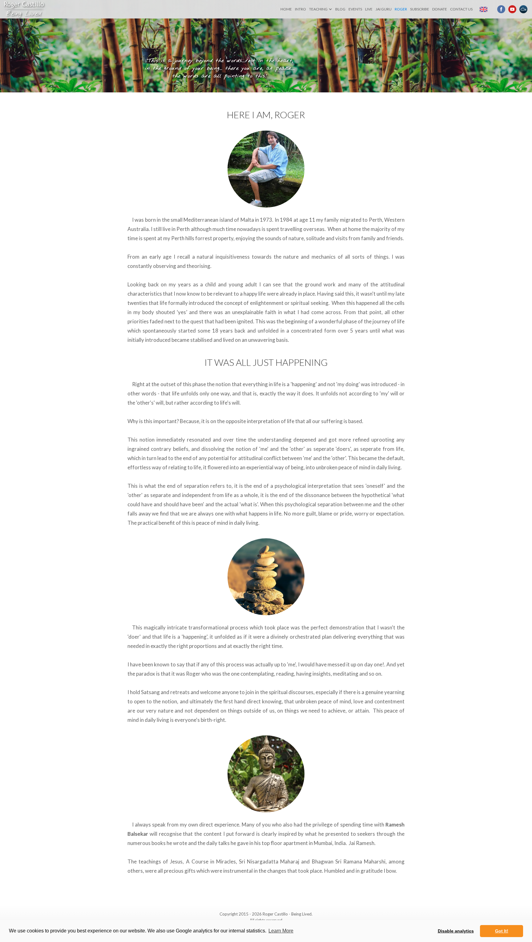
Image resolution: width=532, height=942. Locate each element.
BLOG (340, 9)
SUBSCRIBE (419, 9)
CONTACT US (461, 9)
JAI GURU (384, 9)
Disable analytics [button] (456, 930)
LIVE (369, 9)
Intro (300, 9)
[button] (321, 9)
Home (286, 9)
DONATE (439, 9)
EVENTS (355, 9)
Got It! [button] (501, 930)
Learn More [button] (280, 930)
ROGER (401, 9)
